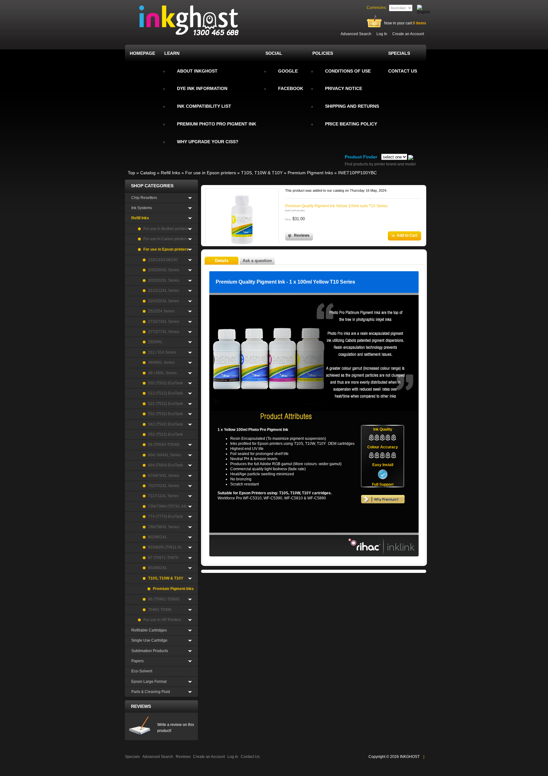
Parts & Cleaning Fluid (150, 691)
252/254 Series (161, 311)
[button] (299, 235)
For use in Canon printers (165, 239)
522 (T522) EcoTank (165, 403)
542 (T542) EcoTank (165, 424)
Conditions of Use (348, 71)
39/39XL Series (161, 362)
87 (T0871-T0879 (163, 557)
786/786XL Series (163, 527)
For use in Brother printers (165, 229)
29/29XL (155, 342)
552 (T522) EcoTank (165, 434)
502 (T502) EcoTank (165, 383)
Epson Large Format (148, 681)
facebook (290, 88)
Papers (137, 661)
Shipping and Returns (352, 106)
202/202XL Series (163, 280)
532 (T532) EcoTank (165, 414)
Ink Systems (141, 208)
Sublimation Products (149, 651)
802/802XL (157, 537)
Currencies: (377, 7)
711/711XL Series (163, 496)
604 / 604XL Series (164, 455)
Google (288, 71)
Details (221, 260)
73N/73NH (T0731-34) (167, 506)
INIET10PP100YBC (357, 172)
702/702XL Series (163, 486)
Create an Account (408, 34)
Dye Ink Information (202, 88)
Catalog (148, 172)
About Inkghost (197, 71)
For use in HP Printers (162, 620)
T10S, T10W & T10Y (262, 172)
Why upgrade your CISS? (207, 141)
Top (131, 172)
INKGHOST (410, 756)
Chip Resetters (144, 198)
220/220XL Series (163, 301)
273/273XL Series (163, 321)
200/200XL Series (163, 270)
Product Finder (361, 156)
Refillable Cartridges (149, 630)
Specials (132, 756)
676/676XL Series (163, 475)
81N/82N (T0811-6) (164, 547)
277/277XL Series (163, 332)
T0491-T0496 (160, 609)
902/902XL (157, 568)
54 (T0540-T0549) (163, 444)
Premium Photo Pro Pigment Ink (216, 123)
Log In (381, 34)
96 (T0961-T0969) (163, 599)
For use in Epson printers (210, 172)
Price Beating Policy (351, 123)
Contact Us (250, 756)
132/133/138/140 (163, 260)
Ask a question (257, 260)
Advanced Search (356, 34)
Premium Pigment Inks (310, 172)
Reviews (141, 706)
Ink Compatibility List (204, 106)
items (419, 23)
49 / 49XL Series (162, 373)
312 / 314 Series (162, 352)
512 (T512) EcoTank (165, 393)
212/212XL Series (163, 290)
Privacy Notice (343, 88)
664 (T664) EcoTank (165, 465)
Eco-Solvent (141, 671)
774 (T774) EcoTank (165, 516)
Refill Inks (170, 172)
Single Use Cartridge (149, 640)
